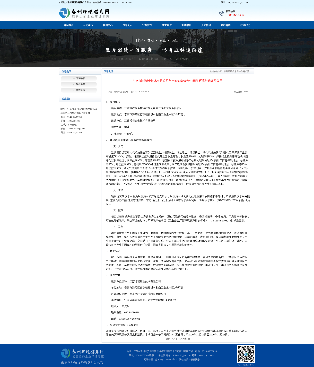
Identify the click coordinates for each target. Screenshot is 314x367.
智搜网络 (195, 359)
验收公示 (80, 84)
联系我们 (245, 25)
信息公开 (245, 71)
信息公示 (127, 25)
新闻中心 (108, 25)
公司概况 (88, 25)
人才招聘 (206, 25)
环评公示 (80, 78)
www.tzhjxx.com (206, 355)
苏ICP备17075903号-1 (166, 359)
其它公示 (80, 90)
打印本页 (171, 338)
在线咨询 (226, 25)
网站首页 (69, 25)
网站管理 (148, 359)
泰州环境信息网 (231, 71)
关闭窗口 (184, 338)
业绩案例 (186, 25)
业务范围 (147, 25)
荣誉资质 (167, 25)
